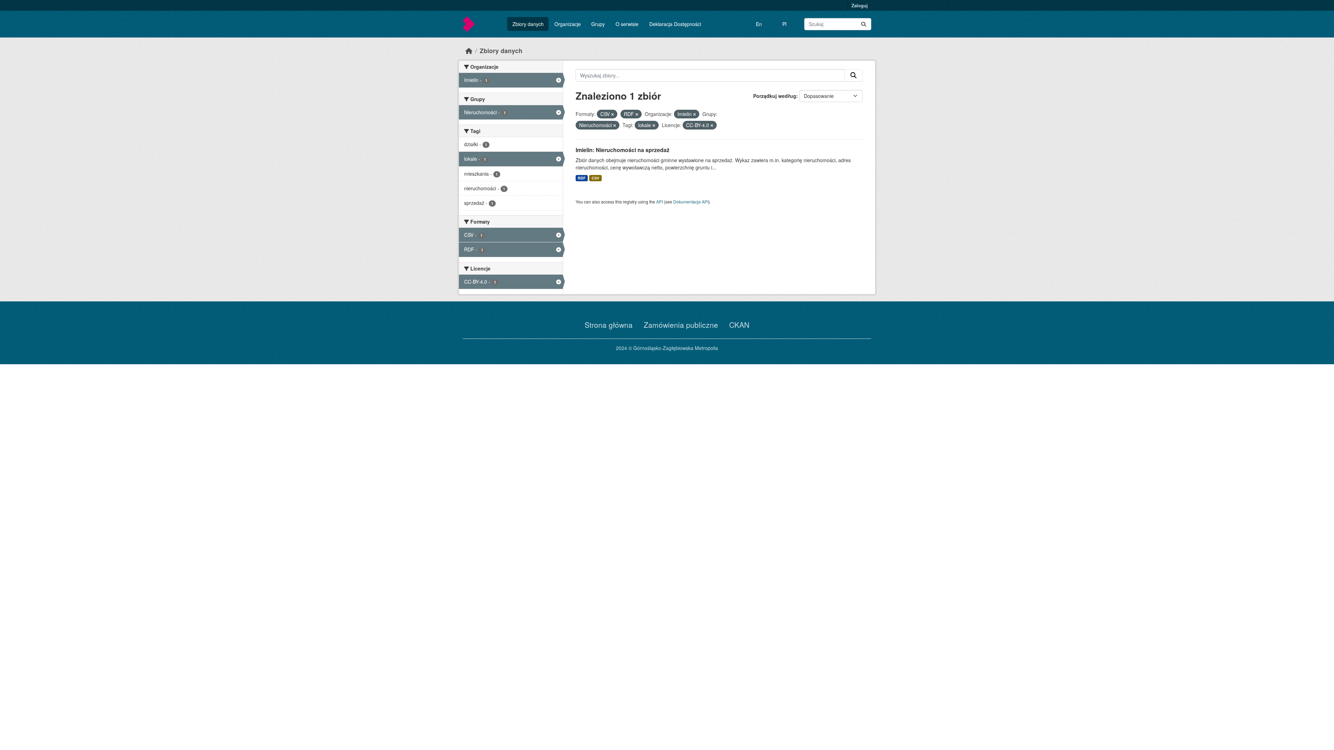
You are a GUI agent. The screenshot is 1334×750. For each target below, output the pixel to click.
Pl (784, 23)
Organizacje (567, 23)
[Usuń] (612, 114)
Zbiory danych (528, 23)
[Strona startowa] (469, 50)
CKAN (739, 324)
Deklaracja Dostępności (675, 23)
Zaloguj (859, 5)
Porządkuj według (774, 95)
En (759, 23)
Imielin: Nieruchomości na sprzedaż (622, 150)
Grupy (598, 23)
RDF (581, 178)
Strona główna (609, 324)
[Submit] (864, 24)
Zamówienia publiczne (681, 324)
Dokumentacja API (690, 202)
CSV (595, 178)
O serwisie (627, 23)
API (659, 202)
